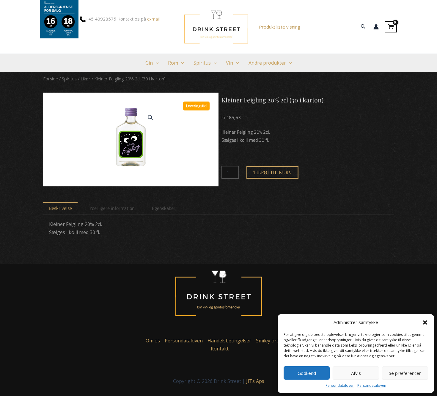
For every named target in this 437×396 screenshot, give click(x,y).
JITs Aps (255, 381)
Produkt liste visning (279, 27)
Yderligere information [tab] (112, 208)
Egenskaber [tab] (163, 208)
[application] (156, 63)
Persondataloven (340, 385)
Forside (50, 79)
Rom (173, 63)
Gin (149, 63)
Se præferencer (405, 373)
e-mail (153, 19)
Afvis (356, 373)
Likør (85, 79)
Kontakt (220, 348)
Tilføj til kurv (272, 172)
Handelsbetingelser (229, 340)
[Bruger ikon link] (376, 26)
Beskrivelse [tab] (60, 208)
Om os (153, 340)
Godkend (307, 373)
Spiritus (202, 63)
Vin (229, 63)
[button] (425, 322)
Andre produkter (267, 63)
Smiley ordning (272, 340)
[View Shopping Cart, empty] (391, 26)
